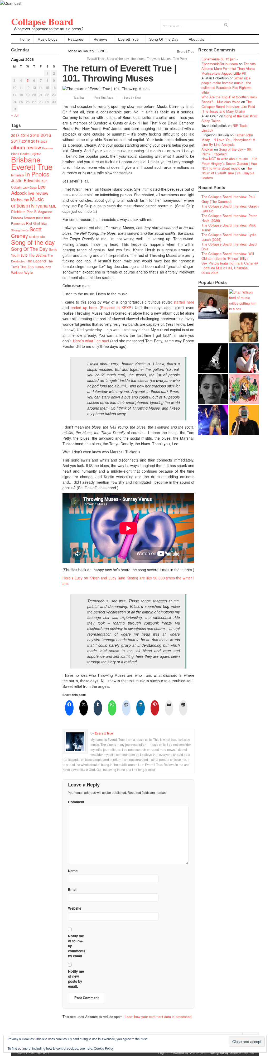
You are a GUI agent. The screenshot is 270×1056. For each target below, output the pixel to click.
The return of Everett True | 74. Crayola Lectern (227, 173)
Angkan (207, 149)
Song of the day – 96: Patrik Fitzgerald (226, 151)
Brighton (36, 154)
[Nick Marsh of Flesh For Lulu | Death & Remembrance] (243, 327)
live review (38, 193)
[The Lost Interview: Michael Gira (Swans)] (244, 420)
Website (74, 908)
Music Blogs (47, 39)
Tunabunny (43, 267)
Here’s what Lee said (91, 340)
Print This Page (103, 97)
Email (248, 22)
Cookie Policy (104, 1048)
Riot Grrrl (33, 223)
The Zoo (27, 266)
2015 (35, 135)
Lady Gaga (30, 187)
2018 (26, 141)
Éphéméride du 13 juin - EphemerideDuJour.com (219, 61)
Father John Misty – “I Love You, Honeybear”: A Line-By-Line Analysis (228, 139)
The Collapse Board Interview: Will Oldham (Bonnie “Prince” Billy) (227, 256)
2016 (46, 135)
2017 (16, 141)
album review (26, 147)
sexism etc (37, 236)
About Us (196, 39)
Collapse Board (42, 21)
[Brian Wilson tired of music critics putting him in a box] (244, 300)
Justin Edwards (25, 180)
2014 (25, 135)
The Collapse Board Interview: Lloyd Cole (229, 246)
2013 (15, 135)
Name (73, 870)
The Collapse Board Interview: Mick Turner (228, 227)
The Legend (36, 260)
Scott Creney (26, 232)
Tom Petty (180, 59)
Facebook (241, 22)
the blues (137, 59)
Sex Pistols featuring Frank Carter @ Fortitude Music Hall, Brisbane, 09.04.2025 (229, 268)
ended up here (84, 307)
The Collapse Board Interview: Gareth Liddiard (230, 208)
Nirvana (39, 205)
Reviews (101, 39)
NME (52, 206)
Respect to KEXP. (116, 307)
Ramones (18, 223)
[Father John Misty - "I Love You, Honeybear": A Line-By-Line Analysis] (244, 389)
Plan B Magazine (39, 211)
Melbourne (20, 199)
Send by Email (132, 97)
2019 (35, 141)
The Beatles (38, 255)
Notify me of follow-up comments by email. (76, 945)
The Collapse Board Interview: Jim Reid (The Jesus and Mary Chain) (228, 106)
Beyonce (47, 148)
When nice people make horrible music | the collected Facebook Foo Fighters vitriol (226, 85)
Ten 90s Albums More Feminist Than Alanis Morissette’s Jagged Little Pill (228, 68)
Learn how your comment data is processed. (158, 1016)
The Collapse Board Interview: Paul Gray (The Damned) (228, 199)
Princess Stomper (23, 217)
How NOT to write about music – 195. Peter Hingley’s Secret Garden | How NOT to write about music (229, 163)
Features (75, 39)
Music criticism (27, 202)
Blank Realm (20, 153)
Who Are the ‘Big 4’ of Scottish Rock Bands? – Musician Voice (229, 99)
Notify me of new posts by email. (76, 979)
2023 (44, 141)
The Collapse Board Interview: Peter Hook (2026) (229, 218)
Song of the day (33, 242)
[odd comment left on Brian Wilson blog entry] (213, 304)
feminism (17, 175)
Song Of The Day (163, 39)
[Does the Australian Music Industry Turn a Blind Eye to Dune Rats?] (213, 358)
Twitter (233, 22)
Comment (76, 801)
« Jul (14, 115)
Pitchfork (18, 211)
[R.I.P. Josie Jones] (213, 389)
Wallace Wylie (22, 272)
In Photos (37, 174)
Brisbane (26, 159)
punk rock (43, 217)
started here (183, 302)
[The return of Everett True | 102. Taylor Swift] (213, 420)
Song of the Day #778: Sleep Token (229, 118)
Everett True (128, 39)
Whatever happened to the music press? (48, 29)
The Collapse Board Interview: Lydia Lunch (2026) (228, 237)
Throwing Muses (159, 59)
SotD (24, 255)
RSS (255, 22)
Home (25, 39)
